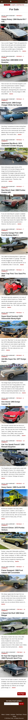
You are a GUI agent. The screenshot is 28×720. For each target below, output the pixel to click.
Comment (4, 16)
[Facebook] (7, 709)
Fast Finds (19, 714)
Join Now (7, 4)
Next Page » (21, 693)
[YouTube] (20, 709)
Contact (8, 714)
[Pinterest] (14, 709)
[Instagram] (17, 709)
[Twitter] (10, 709)
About (3, 714)
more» (24, 51)
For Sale (19, 15)
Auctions (13, 714)
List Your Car (20, 4)
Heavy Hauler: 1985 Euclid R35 (13, 487)
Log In (13, 4)
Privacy (25, 714)
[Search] (26, 2)
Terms (14, 716)
